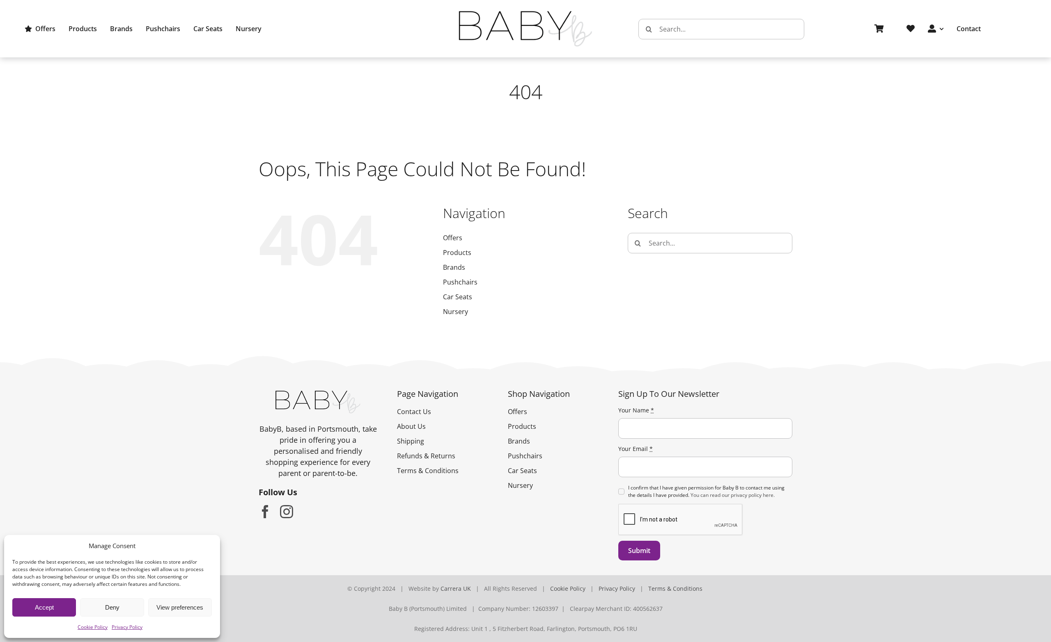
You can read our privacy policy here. (733, 495)
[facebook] (265, 511)
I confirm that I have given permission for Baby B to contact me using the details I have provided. (706, 491)
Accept (44, 607)
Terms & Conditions (675, 588)
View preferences (179, 607)
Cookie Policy (93, 627)
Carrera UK (456, 588)
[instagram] (286, 511)
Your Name (636, 410)
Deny (112, 607)
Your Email (635, 449)
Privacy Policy (127, 627)
